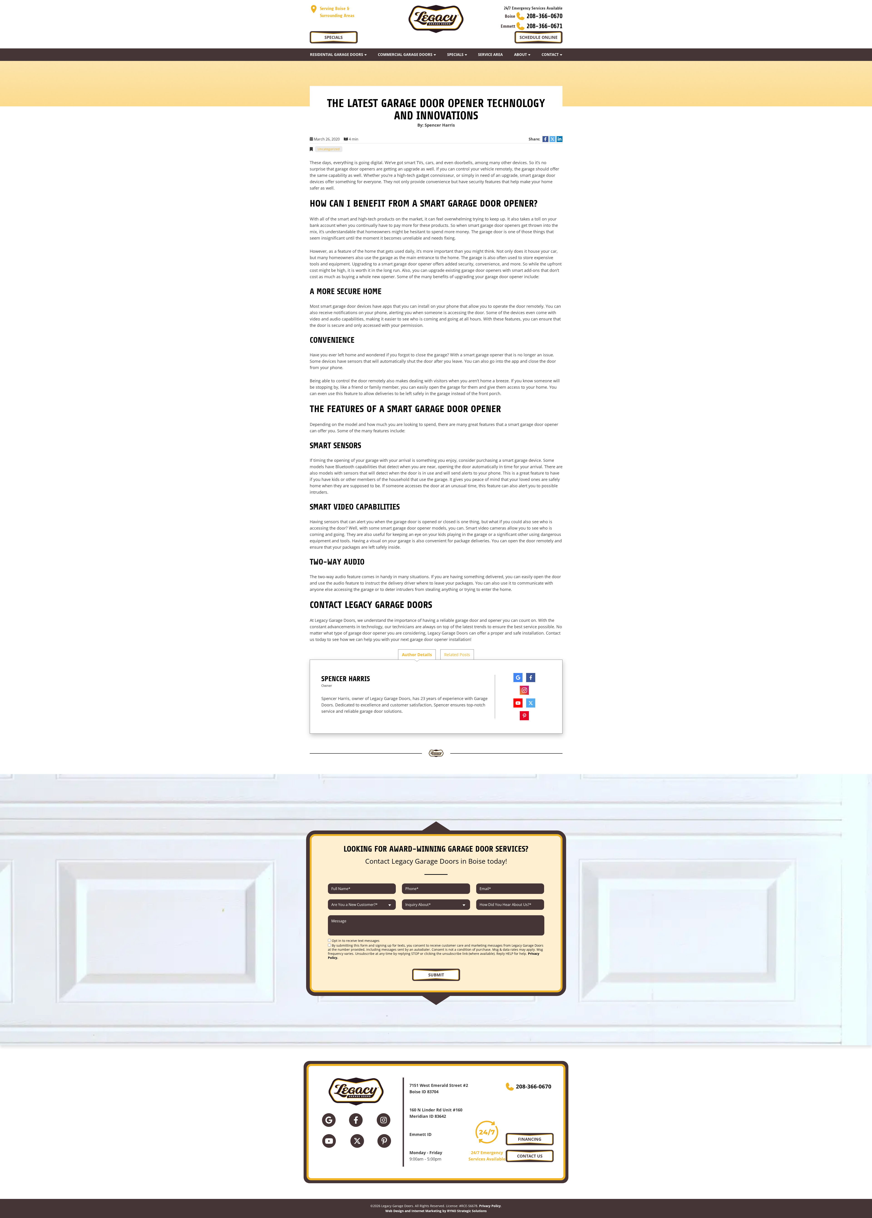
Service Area (490, 54)
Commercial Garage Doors (405, 54)
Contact (550, 54)
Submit (436, 975)
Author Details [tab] (417, 654)
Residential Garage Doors (336, 54)
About (520, 54)
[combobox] (362, 904)
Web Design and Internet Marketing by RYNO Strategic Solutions (436, 1211)
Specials (455, 54)
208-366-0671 (544, 26)
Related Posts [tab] (457, 654)
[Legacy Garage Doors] (436, 19)
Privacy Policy (490, 1206)
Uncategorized (329, 149)
